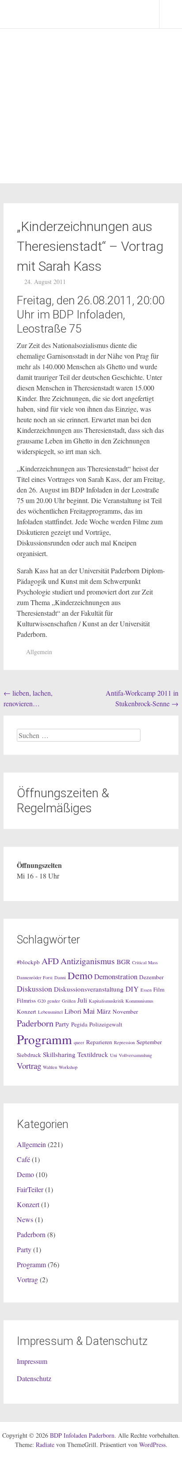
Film (158, 989)
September (149, 1042)
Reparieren (99, 1042)
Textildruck (92, 1054)
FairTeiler (30, 1189)
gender (53, 1001)
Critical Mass (145, 962)
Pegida (79, 1024)
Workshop (68, 1067)
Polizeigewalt (105, 1024)
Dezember (151, 977)
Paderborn (35, 1023)
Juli (82, 1000)
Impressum (32, 1361)
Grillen (69, 1001)
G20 (42, 1001)
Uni (113, 1055)
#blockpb (28, 962)
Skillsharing (59, 1054)
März (104, 1011)
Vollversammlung (135, 1055)
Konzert (26, 1011)
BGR (123, 961)
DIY (132, 989)
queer (79, 1042)
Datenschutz (34, 1378)
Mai (89, 1011)
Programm (44, 1039)
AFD (50, 961)
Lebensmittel (50, 1012)
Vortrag (29, 1065)
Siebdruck (29, 1055)
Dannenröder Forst (35, 977)
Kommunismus (139, 1001)
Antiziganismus (88, 961)
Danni (60, 977)
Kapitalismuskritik (106, 1001)
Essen (146, 990)
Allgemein (39, 652)
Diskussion (34, 988)
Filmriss (26, 1000)
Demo (80, 975)
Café (23, 1159)
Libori (72, 1011)
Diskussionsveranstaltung (89, 989)
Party (62, 1023)
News (25, 1219)
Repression (124, 1042)
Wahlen (50, 1067)
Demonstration (115, 976)
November (125, 1011)
